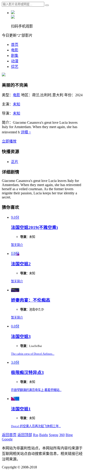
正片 (14, 162)
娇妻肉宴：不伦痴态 (30, 300)
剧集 (14, 56)
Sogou (53, 435)
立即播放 (9, 141)
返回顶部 (24, 435)
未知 (16, 104)
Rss (35, 435)
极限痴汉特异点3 (27, 372)
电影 (14, 50)
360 (62, 435)
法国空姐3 (21, 336)
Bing (69, 435)
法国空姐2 (21, 263)
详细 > (26, 132)
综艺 (14, 67)
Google (7, 439)
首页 (14, 45)
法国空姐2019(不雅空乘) (34, 227)
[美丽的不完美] (4, 75)
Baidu (43, 435)
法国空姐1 (21, 409)
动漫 (14, 61)
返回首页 (9, 435)
